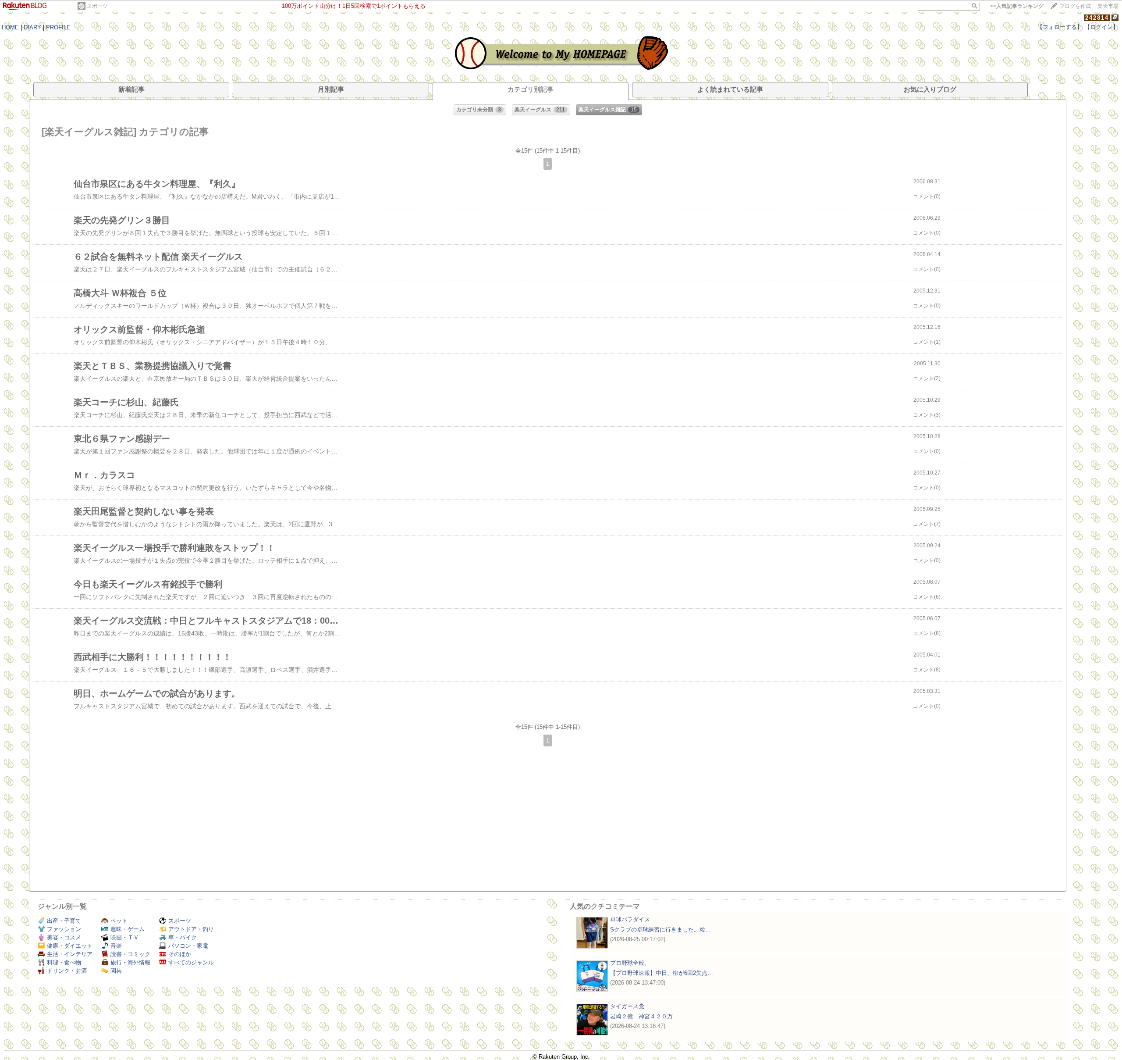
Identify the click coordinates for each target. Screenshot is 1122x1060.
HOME (10, 27)
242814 (1097, 17)
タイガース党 (627, 1006)
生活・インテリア (69, 954)
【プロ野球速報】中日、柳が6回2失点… (661, 973)
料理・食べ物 (64, 962)
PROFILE (58, 27)
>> (1017, 6)
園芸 (116, 970)
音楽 (116, 945)
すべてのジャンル (191, 962)
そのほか (179, 954)
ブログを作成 (1075, 6)
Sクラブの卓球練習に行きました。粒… (660, 929)
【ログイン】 (1101, 27)
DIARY (32, 27)
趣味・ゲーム (127, 929)
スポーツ (97, 6)
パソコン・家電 (188, 945)
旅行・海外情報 (130, 962)
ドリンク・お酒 (67, 970)
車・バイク (182, 937)
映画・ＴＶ (124, 937)
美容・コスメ (64, 937)
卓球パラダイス (630, 919)
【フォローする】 (1060, 27)
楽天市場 (1107, 6)
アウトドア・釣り (191, 929)
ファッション (64, 929)
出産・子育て (64, 920)
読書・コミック (130, 954)
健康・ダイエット (69, 945)
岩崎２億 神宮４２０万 (641, 1016)
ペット (119, 920)
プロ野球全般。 (630, 963)
